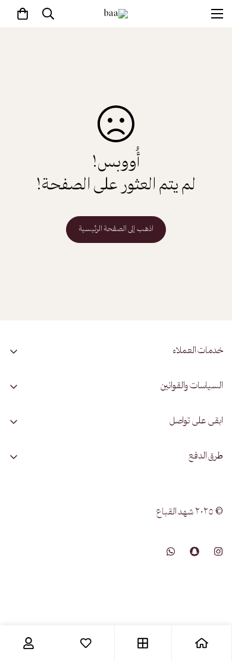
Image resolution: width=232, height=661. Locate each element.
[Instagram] (218, 551)
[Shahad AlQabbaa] (116, 14)
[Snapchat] (194, 551)
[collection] (143, 643)
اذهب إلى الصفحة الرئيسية (116, 230)
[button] (22, 13)
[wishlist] (86, 643)
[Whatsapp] (170, 551)
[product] (202, 643)
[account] (29, 643)
